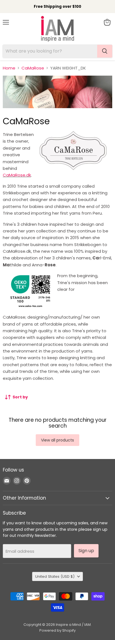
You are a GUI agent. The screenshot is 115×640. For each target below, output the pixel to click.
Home (9, 68)
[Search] (104, 51)
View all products (57, 440)
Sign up (86, 550)
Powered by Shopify (57, 630)
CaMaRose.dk (17, 175)
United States (55, 576)
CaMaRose (32, 68)
